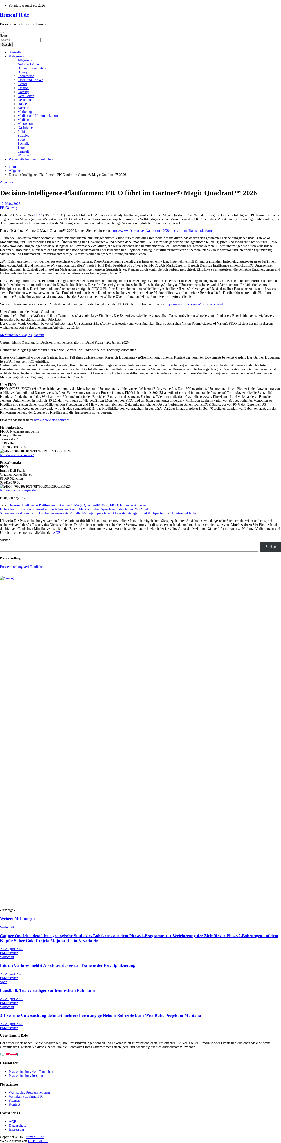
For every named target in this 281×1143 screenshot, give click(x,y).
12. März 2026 (10, 204)
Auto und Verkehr (30, 64)
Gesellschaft (26, 96)
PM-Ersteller (9, 953)
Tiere (21, 147)
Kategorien (16, 56)
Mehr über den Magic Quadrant (22, 335)
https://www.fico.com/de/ (51, 420)
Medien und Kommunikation (38, 116)
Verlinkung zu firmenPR (26, 1096)
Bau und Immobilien (32, 68)
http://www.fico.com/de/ (17, 455)
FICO (38, 215)
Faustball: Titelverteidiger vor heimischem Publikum (47, 990)
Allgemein (25, 60)
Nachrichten (26, 127)
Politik (22, 131)
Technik (23, 143)
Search (4, 35)
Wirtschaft (25, 155)
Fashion (23, 88)
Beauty (22, 72)
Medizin (23, 119)
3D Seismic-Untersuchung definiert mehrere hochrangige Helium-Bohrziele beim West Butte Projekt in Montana (100, 1015)
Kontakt (14, 1104)
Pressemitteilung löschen (26, 1075)
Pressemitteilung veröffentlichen (31, 159)
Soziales (23, 135)
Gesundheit (25, 100)
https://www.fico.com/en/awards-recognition (196, 304)
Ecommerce (26, 76)
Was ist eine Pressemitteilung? (29, 1092)
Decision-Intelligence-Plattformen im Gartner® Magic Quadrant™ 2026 (58, 505)
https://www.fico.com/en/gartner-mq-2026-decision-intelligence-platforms (162, 230)
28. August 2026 (11, 999)
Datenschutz (17, 1125)
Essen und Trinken (30, 80)
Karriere (23, 108)
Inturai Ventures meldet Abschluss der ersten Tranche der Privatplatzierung (67, 965)
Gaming (23, 92)
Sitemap (14, 1100)
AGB (57, 532)
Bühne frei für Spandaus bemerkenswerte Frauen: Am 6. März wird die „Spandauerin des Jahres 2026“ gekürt (76, 509)
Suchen (5, 540)
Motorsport (25, 123)
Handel (23, 104)
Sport (21, 139)
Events (22, 84)
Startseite (15, 52)
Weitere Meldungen (17, 918)
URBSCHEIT (38, 1141)
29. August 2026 (11, 949)
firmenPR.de (14, 15)
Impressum (16, 1129)
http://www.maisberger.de (18, 490)
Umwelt (23, 151)
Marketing (25, 112)
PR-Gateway (9, 208)
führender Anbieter (133, 505)
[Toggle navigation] (2, 32)
